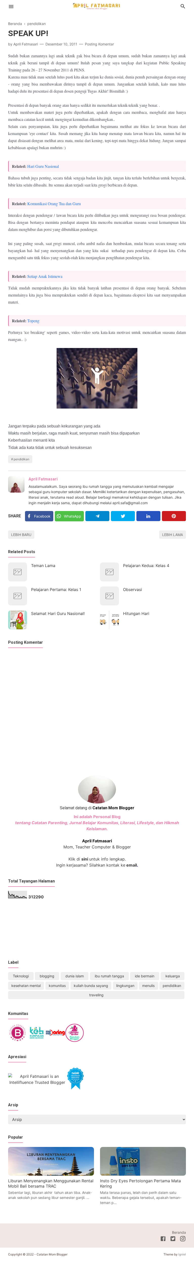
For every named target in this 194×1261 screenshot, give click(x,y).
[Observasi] (109, 595)
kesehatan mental (26, 985)
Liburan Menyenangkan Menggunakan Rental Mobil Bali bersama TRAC (50, 1183)
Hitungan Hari (136, 613)
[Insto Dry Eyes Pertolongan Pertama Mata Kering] (143, 1174)
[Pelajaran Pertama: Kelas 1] (17, 595)
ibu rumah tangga (109, 976)
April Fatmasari (43, 479)
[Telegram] (97, 516)
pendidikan (21, 459)
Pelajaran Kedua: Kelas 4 (146, 565)
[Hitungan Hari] (109, 619)
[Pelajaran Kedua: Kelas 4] (109, 571)
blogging (47, 976)
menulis (148, 985)
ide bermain (144, 976)
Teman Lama (43, 565)
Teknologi (21, 976)
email (131, 865)
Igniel (182, 1254)
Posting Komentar (99, 44)
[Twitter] (123, 516)
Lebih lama (172, 534)
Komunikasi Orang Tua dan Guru (54, 203)
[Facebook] (163, 1240)
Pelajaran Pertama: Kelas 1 (56, 589)
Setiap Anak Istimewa (44, 276)
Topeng (33, 320)
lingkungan (125, 985)
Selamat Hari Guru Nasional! (58, 613)
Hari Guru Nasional (43, 166)
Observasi (132, 589)
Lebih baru (21, 534)
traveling (96, 995)
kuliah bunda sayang (91, 985)
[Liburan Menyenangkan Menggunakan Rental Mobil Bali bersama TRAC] (51, 1174)
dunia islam (74, 976)
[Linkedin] (148, 516)
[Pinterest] (174, 516)
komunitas (57, 985)
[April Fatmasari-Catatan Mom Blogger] (97, 6)
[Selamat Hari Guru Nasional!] (17, 619)
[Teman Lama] (17, 571)
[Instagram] (183, 1240)
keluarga (172, 976)
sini (84, 859)
